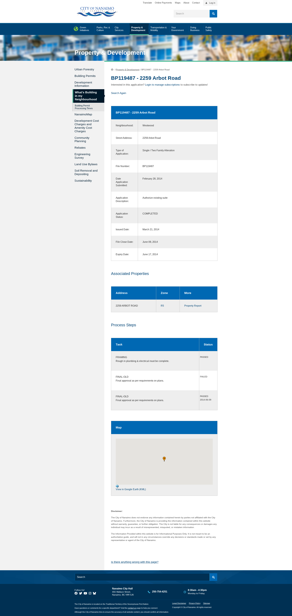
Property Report (192, 305)
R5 (162, 305)
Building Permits (85, 76)
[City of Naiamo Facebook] (76, 593)
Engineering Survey (82, 156)
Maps (178, 2)
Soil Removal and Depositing (86, 172)
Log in (212, 3)
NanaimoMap (83, 114)
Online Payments (163, 2)
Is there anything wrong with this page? (134, 562)
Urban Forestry (84, 69)
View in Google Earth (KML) (131, 489)
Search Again (118, 93)
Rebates (80, 147)
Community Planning (82, 139)
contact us (132, 608)
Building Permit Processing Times (84, 107)
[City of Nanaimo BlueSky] (95, 593)
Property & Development (127, 69)
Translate (147, 2)
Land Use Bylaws (86, 164)
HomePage (112, 69)
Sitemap (206, 603)
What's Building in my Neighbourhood (86, 96)
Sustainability (83, 180)
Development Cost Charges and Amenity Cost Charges (87, 126)
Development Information (83, 84)
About (186, 2)
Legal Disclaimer (179, 603)
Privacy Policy (194, 603)
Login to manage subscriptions (162, 84)
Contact (196, 2)
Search (213, 13)
